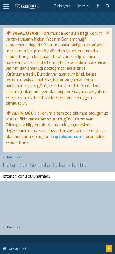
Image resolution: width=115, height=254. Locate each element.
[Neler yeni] (97, 6)
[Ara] (107, 6)
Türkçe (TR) (16, 248)
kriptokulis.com (66, 136)
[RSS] (109, 248)
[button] (6, 6)
